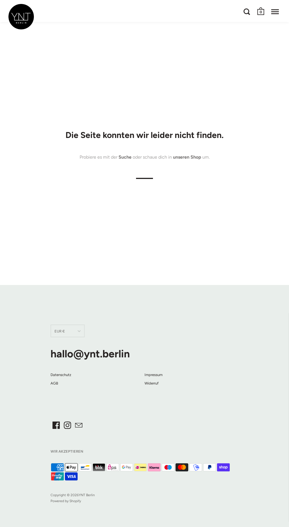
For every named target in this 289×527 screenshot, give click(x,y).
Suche (125, 156)
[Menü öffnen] (275, 11)
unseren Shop (187, 156)
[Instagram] (67, 425)
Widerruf (151, 383)
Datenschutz (61, 375)
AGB (54, 383)
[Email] (78, 425)
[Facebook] (56, 425)
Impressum (153, 375)
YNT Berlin (87, 495)
